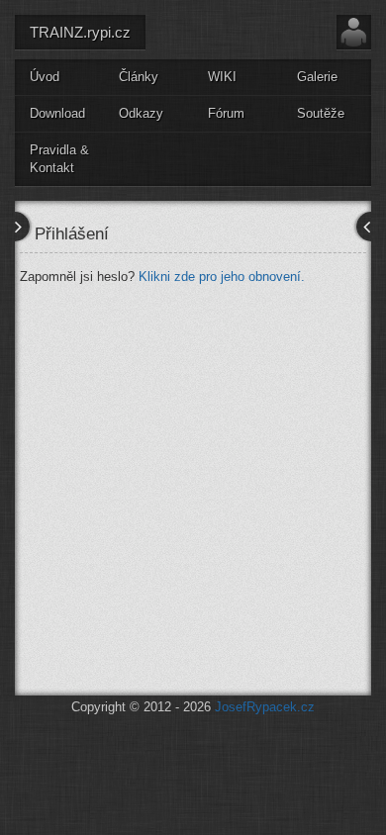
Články (138, 76)
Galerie (317, 76)
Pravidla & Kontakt (59, 159)
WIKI (222, 76)
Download (57, 113)
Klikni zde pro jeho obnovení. (222, 276)
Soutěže (320, 113)
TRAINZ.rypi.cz (80, 32)
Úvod (44, 76)
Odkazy (141, 113)
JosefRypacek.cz (265, 706)
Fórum (226, 113)
